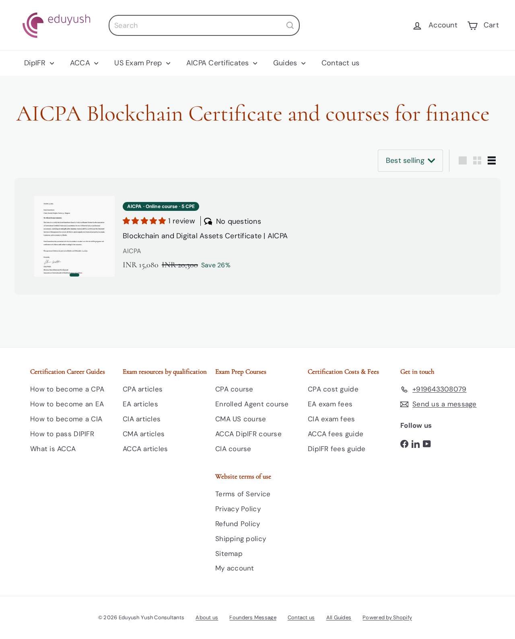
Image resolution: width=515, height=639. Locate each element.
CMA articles (144, 433)
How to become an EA (67, 404)
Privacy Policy (238, 508)
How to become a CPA (67, 389)
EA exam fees (330, 404)
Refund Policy (237, 523)
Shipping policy (240, 538)
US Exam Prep (139, 63)
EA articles (140, 404)
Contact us (340, 63)
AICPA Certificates (218, 63)
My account (234, 568)
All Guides (339, 617)
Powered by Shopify (387, 617)
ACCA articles (145, 448)
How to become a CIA (66, 418)
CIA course (233, 448)
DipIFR (36, 63)
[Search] (290, 25)
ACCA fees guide (335, 433)
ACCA (81, 63)
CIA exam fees (331, 418)
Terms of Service (242, 493)
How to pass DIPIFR (62, 433)
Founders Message (252, 617)
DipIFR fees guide (337, 448)
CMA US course (240, 418)
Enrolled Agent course (252, 404)
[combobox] (204, 25)
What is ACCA (53, 448)
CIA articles (142, 418)
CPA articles (143, 389)
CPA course (234, 389)
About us (207, 617)
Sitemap (229, 553)
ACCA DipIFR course (248, 433)
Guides (286, 63)
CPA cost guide (333, 389)
